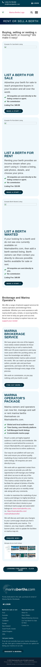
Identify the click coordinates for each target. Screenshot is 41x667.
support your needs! (9, 321)
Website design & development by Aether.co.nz (20, 664)
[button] (36, 12)
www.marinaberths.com (22, 508)
